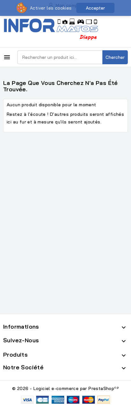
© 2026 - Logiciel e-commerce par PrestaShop (65, 388)
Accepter (95, 8)
